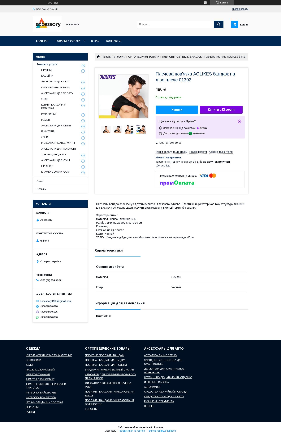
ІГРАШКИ (46, 70)
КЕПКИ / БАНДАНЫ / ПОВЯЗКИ (44, 402)
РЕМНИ (30, 411)
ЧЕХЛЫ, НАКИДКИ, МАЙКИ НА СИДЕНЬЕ (168, 377)
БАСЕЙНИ (47, 75)
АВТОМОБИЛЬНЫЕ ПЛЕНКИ (160, 355)
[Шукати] (218, 24)
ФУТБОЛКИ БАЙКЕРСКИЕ (41, 392)
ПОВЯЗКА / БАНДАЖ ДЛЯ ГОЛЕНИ (106, 364)
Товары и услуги (67, 40)
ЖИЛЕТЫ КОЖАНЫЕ (38, 374)
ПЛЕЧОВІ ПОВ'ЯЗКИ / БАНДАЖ (182, 56)
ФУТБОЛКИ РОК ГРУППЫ (41, 397)
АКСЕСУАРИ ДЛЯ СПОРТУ (57, 93)
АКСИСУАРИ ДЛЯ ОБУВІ (56, 125)
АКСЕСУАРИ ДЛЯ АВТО (55, 81)
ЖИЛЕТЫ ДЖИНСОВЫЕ (40, 379)
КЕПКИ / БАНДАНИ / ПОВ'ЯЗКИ (53, 106)
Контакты (113, 40)
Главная (42, 40)
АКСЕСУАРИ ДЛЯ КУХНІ (55, 160)
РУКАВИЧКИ (48, 114)
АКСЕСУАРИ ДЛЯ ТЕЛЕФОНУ (58, 148)
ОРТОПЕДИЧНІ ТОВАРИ (143, 56)
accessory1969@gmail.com (55, 300)
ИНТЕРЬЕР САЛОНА (156, 382)
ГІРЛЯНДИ (47, 166)
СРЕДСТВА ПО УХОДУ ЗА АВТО (164, 396)
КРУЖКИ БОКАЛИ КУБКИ (56, 171)
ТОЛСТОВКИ (33, 360)
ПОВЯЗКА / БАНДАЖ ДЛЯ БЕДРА (105, 360)
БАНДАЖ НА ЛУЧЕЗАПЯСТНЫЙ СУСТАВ (109, 369)
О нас (95, 40)
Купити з (214, 109)
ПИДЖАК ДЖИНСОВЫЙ (40, 369)
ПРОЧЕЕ (149, 406)
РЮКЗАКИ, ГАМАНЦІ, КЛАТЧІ (58, 142)
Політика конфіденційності (161, 430)
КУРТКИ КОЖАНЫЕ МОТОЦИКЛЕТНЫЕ (49, 355)
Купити (176, 109)
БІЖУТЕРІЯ (47, 131)
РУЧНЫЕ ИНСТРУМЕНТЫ (159, 401)
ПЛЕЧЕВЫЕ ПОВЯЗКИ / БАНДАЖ (104, 355)
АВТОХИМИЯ (152, 386)
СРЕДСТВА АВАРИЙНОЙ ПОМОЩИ (166, 391)
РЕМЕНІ (45, 119)
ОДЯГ (44, 99)
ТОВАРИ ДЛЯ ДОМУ (53, 154)
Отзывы (41, 189)
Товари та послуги (113, 56)
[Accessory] (47, 31)
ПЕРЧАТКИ (32, 407)
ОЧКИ (44, 137)
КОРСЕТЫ (91, 408)
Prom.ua (158, 427)
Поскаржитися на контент (131, 430)
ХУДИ (29, 364)
